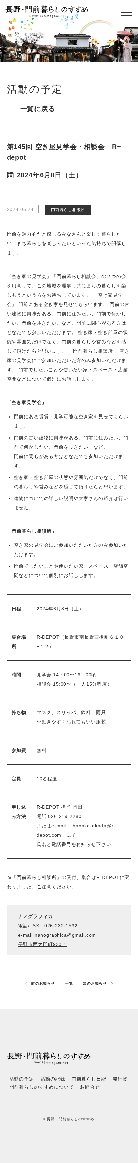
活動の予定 (21, 1079)
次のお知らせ (95, 983)
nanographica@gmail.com (65, 935)
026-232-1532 (61, 925)
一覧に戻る (37, 108)
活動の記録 (53, 1079)
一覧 (69, 983)
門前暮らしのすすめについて (41, 1087)
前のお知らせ (43, 983)
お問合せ (90, 1087)
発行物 (120, 1079)
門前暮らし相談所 (68, 209)
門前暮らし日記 (89, 1079)
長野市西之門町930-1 (42, 944)
